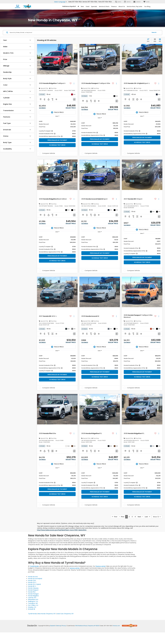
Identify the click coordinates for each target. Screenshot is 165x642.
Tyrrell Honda (34, 566)
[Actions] (74, 83)
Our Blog (147, 6)
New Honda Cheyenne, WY (47, 614)
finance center (101, 566)
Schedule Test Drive (57, 145)
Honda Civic (32, 580)
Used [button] (87, 6)
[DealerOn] (32, 625)
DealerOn (52, 625)
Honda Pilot (32, 592)
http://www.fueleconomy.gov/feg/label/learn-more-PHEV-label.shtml (62, 530)
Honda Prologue (33, 594)
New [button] (82, 6)
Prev (122, 517)
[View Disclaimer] (56, 99)
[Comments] (74, 99)
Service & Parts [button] (104, 6)
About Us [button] (121, 6)
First (115, 517)
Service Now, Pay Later (134, 6)
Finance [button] (114, 6)
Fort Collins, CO (33, 605)
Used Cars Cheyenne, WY (65, 614)
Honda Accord (33, 577)
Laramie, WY (32, 598)
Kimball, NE (31, 609)
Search (154, 32)
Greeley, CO (32, 607)
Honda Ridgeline (33, 596)
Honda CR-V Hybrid (34, 584)
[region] (57, 127)
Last (147, 517)
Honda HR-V (32, 586)
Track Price (59, 112)
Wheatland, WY (33, 600)
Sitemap (58, 625)
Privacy (64, 625)
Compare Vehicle (48, 153)
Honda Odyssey (33, 588)
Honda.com (116, 625)
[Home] (78, 6)
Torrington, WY (33, 603)
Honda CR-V (32, 582)
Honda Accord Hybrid (35, 579)
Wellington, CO (33, 601)
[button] (76, 59)
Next (140, 517)
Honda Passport (33, 590)
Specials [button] (94, 6)
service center (75, 568)
